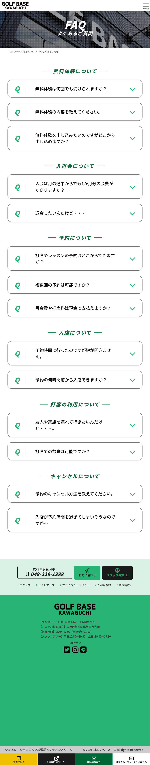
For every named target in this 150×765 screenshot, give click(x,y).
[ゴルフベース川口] (70, 5)
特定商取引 (125, 585)
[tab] (75, 88)
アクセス (25, 585)
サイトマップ (46, 585)
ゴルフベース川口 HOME (21, 51)
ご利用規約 (104, 585)
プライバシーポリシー (76, 585)
